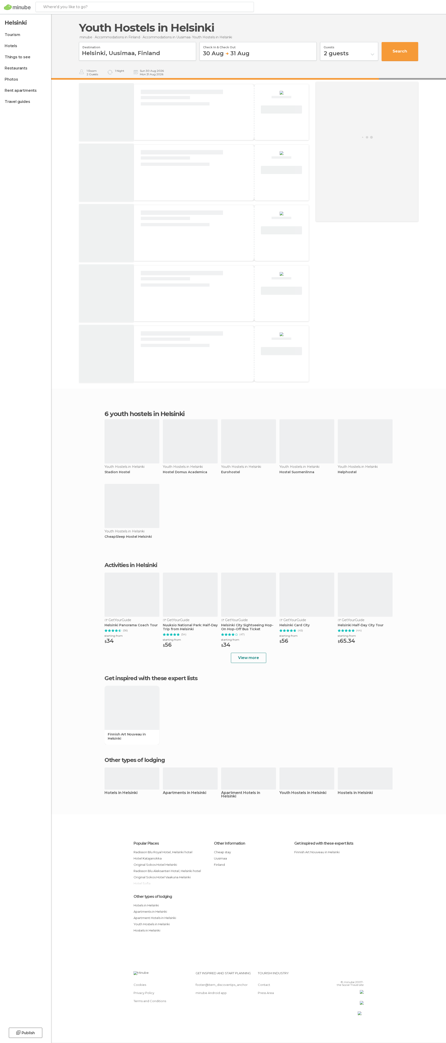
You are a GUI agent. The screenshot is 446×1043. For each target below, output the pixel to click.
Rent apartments (21, 90)
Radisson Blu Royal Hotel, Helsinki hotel (163, 852)
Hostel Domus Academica (185, 472)
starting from (114, 635)
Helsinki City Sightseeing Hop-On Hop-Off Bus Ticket (247, 627)
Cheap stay (222, 852)
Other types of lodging (153, 896)
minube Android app (211, 993)
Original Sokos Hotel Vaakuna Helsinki (162, 877)
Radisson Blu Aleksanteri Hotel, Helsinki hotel (167, 871)
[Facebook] (337, 974)
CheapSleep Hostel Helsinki (128, 537)
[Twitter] (344, 974)
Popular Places (146, 843)
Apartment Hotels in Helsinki (240, 794)
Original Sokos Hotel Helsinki (155, 864)
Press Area (266, 993)
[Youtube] (360, 974)
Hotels (11, 46)
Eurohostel (230, 472)
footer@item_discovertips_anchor (222, 985)
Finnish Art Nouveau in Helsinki (127, 736)
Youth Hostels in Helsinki (302, 793)
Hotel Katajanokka (148, 858)
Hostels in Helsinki (355, 793)
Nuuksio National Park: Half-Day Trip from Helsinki (190, 627)
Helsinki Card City (294, 625)
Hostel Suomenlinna (296, 472)
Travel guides (17, 101)
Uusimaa (220, 858)
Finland (219, 864)
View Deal (281, 110)
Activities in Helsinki (131, 565)
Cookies (140, 985)
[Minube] (17, 7)
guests (339, 53)
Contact (264, 985)
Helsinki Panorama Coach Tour (131, 625)
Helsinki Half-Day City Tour (361, 625)
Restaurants (16, 68)
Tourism (12, 35)
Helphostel (347, 472)
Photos (11, 79)
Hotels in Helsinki (121, 793)
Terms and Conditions (150, 1001)
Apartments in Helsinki (184, 793)
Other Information (229, 843)
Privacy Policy (144, 993)
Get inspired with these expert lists (323, 843)
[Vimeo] (352, 974)
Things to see (17, 57)
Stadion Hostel (117, 472)
